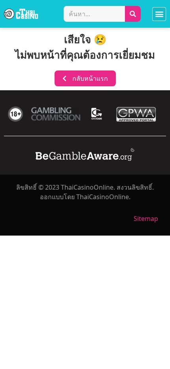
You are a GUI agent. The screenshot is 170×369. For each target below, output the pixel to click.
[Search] (133, 14)
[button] (159, 14)
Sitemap (146, 218)
